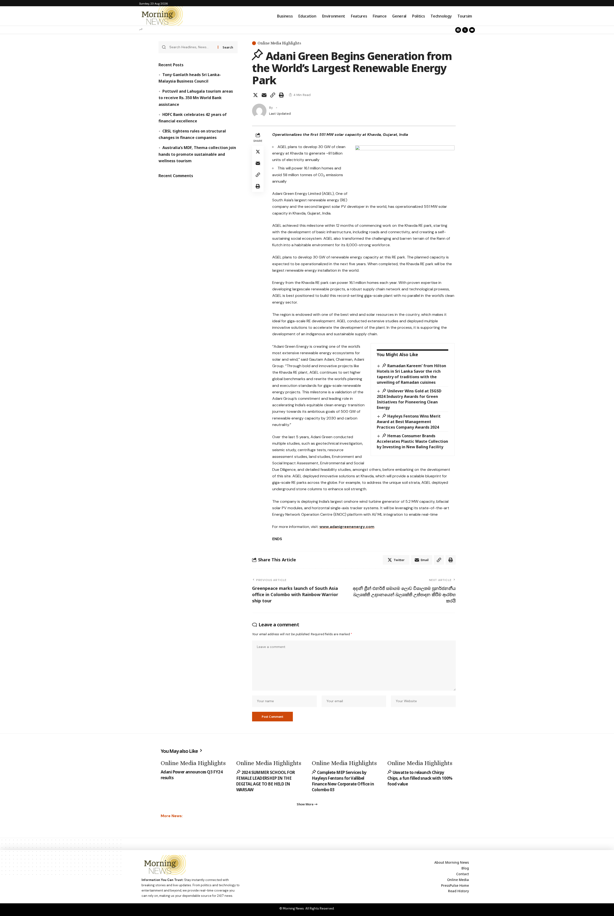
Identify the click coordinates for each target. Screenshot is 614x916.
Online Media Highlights (279, 43)
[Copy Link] (272, 95)
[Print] (281, 95)
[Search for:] (192, 47)
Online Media (458, 879)
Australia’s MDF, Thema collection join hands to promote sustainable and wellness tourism (197, 154)
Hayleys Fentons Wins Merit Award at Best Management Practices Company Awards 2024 (409, 421)
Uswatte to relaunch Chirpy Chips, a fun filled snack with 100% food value (419, 778)
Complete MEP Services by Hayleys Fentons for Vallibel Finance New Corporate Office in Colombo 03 (343, 781)
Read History (458, 891)
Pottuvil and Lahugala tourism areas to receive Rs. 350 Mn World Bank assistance (196, 98)
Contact (462, 874)
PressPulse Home (455, 885)
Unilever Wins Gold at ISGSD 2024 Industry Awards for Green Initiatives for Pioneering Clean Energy (409, 399)
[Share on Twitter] (255, 95)
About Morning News (451, 862)
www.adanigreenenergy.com (346, 526)
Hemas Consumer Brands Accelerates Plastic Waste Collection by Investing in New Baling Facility (412, 441)
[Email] (264, 95)
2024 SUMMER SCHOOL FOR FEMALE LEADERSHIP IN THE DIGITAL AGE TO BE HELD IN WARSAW (265, 781)
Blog (465, 868)
